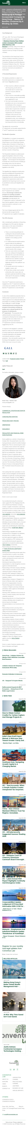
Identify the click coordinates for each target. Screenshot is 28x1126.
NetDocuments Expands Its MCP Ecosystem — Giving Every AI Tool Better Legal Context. (12, 689)
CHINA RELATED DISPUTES (10, 416)
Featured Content (15, 358)
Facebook (17, 1069)
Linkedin (10, 1069)
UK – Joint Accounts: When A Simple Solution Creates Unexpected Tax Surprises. (13, 787)
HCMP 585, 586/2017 (17, 527)
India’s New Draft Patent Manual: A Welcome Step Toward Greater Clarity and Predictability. (13, 739)
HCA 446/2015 (6, 514)
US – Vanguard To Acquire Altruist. (12, 680)
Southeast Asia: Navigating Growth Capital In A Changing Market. (13, 764)
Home (3, 9)
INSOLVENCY (6, 429)
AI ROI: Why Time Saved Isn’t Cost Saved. (13, 1016)
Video (4, 1084)
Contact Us (6, 1088)
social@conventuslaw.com (11, 1114)
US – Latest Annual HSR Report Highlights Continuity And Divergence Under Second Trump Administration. (13, 883)
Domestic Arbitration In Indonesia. (12, 674)
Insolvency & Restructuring (14, 9)
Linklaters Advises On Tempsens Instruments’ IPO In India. (12, 666)
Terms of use (9, 1122)
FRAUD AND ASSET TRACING (10, 420)
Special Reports (18, 1090)
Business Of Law (18, 1088)
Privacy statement (17, 1122)
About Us (5, 1079)
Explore (5, 1081)
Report (22, 358)
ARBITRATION (6, 425)
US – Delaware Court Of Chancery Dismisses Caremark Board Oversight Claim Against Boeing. (13, 858)
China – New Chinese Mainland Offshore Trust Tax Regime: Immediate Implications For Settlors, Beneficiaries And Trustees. (13, 813)
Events (4, 1086)
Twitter (14, 1069)
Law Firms (16, 1086)
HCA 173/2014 (15, 638)
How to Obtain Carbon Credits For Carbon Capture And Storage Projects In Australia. (13, 716)
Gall (7, 361)
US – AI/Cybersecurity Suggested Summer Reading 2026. (13, 834)
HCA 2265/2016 (21, 514)
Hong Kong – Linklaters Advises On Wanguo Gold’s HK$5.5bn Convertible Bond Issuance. (13, 657)
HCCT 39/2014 (6, 544)
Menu (24, 2)
